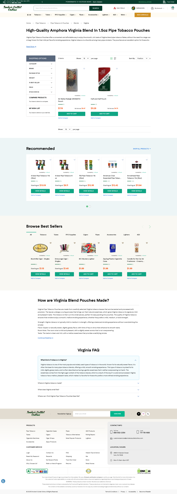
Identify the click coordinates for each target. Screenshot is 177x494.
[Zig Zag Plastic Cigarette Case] (112, 248)
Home (28, 23)
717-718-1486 (145, 433)
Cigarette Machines (32, 438)
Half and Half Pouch (98, 99)
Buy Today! (97, 2)
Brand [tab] (31, 69)
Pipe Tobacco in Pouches (60, 23)
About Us (29, 460)
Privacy (123, 492)
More (87, 460)
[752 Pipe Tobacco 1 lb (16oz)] (88, 165)
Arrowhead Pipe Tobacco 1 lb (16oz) (134, 177)
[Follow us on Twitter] (148, 414)
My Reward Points (52, 460)
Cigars (85, 235)
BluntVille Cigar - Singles (40, 259)
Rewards (49, 456)
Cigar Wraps (50, 438)
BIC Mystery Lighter (86, 259)
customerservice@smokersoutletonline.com (128, 438)
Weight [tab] (32, 78)
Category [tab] (32, 64)
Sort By (132, 58)
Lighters (127, 235)
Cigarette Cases (51, 431)
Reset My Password (32, 456)
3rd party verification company (93, 477)
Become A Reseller (145, 492)
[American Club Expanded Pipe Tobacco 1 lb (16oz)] (112, 165)
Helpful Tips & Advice (93, 453)
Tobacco (43, 235)
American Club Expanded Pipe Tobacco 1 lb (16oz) (112, 178)
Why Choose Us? (31, 464)
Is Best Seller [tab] (34, 83)
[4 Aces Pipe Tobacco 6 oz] (64, 165)
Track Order (170, 2)
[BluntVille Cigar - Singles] (40, 248)
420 (138, 235)
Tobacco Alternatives (73, 435)
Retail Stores (90, 464)
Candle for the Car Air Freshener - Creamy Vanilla (135, 261)
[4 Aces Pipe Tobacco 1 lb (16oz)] (40, 165)
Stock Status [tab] (34, 92)
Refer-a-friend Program (54, 464)
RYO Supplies (71, 235)
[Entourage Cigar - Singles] (64, 248)
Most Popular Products (73, 438)
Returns (68, 464)
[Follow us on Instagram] (143, 414)
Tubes (56, 235)
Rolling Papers (90, 435)
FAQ (67, 453)
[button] (84, 69)
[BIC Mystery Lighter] (88, 248)
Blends (76, 23)
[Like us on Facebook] (139, 414)
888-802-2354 (16, 3)
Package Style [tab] (34, 73)
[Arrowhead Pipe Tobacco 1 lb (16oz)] (136, 165)
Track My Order (71, 460)
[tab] (31, 235)
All (31, 235)
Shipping (69, 456)
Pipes (97, 235)
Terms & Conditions (111, 492)
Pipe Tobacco (41, 23)
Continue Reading (44, 338)
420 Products (90, 431)
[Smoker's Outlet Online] (12, 8)
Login (28, 453)
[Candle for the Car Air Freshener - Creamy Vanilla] (136, 248)
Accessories (111, 235)
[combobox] (68, 8)
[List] (115, 58)
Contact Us (49, 453)
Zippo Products (51, 442)
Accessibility (132, 492)
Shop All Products (141, 149)
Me (87, 456)
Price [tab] (31, 87)
